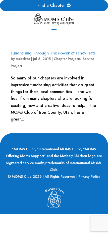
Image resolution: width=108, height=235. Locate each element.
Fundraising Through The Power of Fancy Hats (53, 52)
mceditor (23, 58)
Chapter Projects (67, 58)
